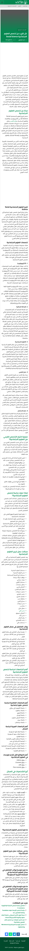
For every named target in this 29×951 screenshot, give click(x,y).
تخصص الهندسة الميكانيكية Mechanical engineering (13, 925)
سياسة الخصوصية (14, 943)
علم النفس (13, 121)
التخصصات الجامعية (22, 30)
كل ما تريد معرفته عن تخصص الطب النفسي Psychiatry (14, 921)
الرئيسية (23, 941)
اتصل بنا (6, 941)
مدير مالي (22, 611)
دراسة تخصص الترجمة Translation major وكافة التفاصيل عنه (13, 911)
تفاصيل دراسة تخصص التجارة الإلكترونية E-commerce (13, 906)
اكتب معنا (11, 941)
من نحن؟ (18, 941)
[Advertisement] (14, 59)
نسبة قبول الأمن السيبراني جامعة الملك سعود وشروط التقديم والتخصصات (13, 916)
